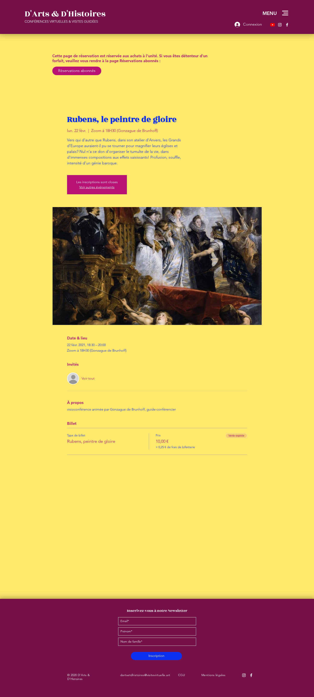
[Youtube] (272, 24)
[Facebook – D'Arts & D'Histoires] (287, 24)
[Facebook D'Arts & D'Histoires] (251, 675)
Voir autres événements (96, 187)
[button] (285, 13)
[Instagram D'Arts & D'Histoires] (244, 675)
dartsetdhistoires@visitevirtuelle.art (145, 675)
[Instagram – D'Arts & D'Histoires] (279, 24)
